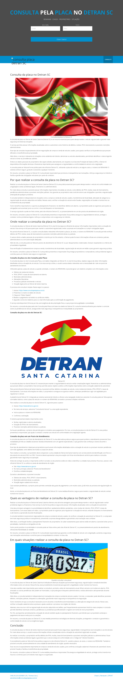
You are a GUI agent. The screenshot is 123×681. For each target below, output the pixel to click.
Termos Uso (32, 676)
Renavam (103, 676)
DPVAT (110, 676)
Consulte (108, 59)
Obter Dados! (61, 39)
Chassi (96, 676)
